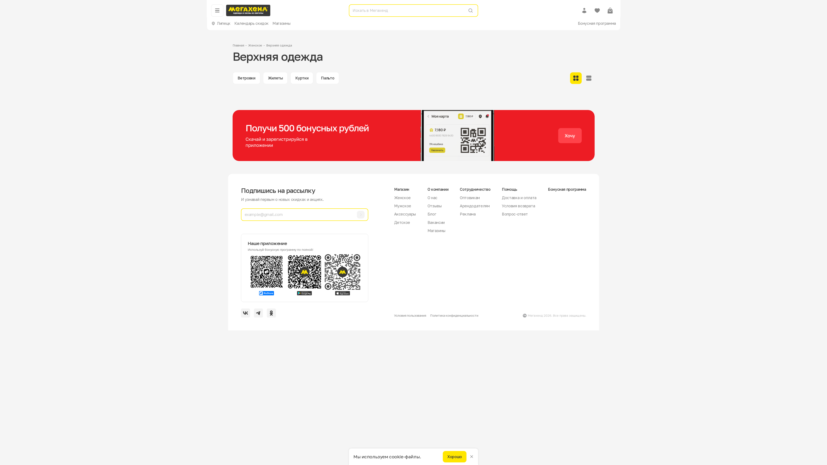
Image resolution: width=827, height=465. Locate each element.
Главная (238, 45)
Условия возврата (518, 205)
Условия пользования (410, 315)
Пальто (327, 78)
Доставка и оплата (519, 197)
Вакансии (436, 222)
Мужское (402, 205)
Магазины (281, 23)
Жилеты (275, 78)
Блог (431, 214)
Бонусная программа (597, 23)
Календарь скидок (251, 23)
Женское (255, 45)
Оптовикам (470, 197)
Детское (402, 222)
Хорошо (454, 456)
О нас (432, 197)
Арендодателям (475, 205)
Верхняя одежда (279, 45)
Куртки (301, 78)
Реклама (468, 214)
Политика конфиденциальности (454, 315)
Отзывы (434, 205)
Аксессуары (405, 214)
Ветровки (246, 78)
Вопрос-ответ (515, 214)
